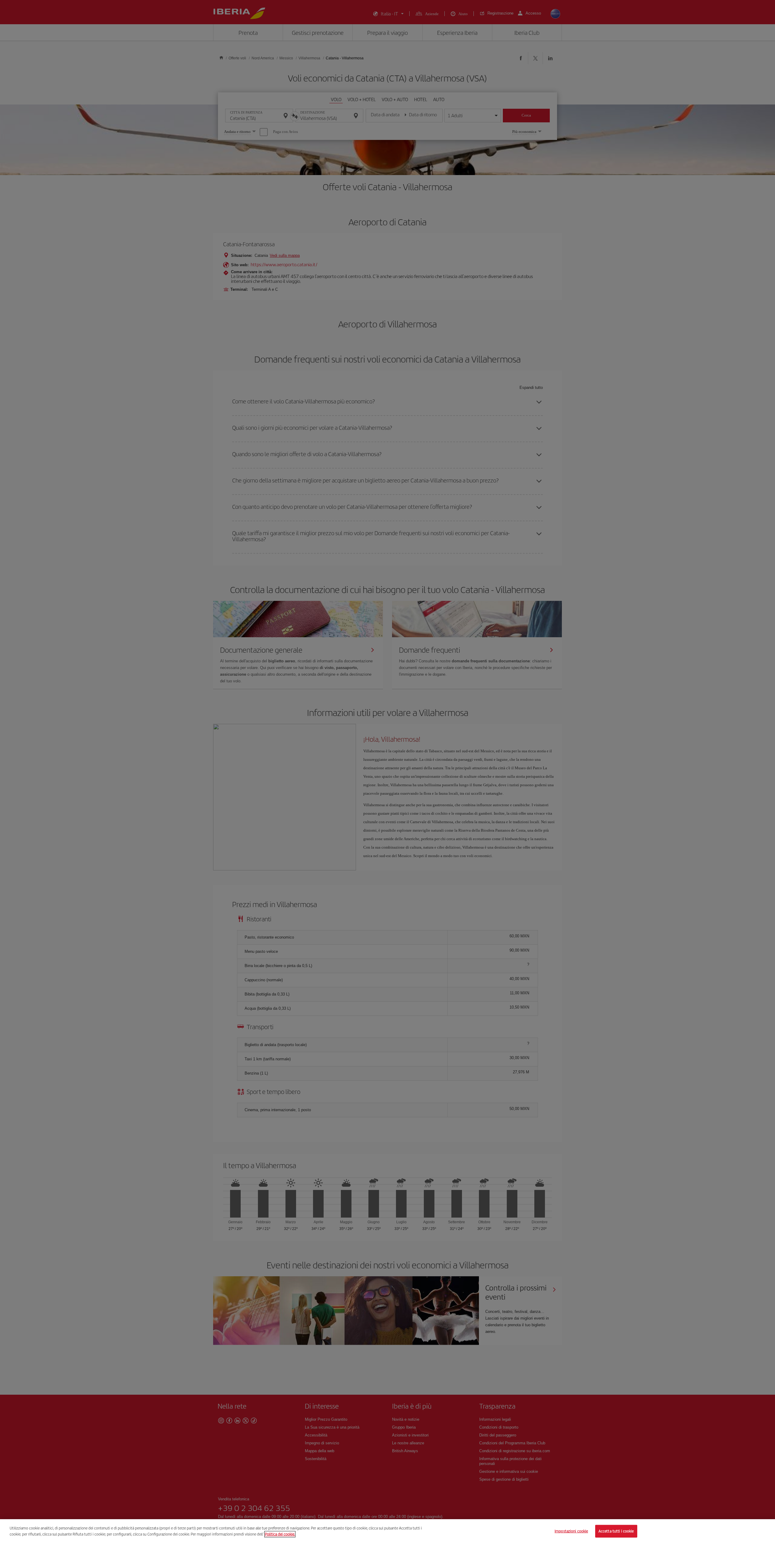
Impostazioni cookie (571, 1531)
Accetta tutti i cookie (616, 1531)
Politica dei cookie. (280, 1533)
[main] (387, 1531)
